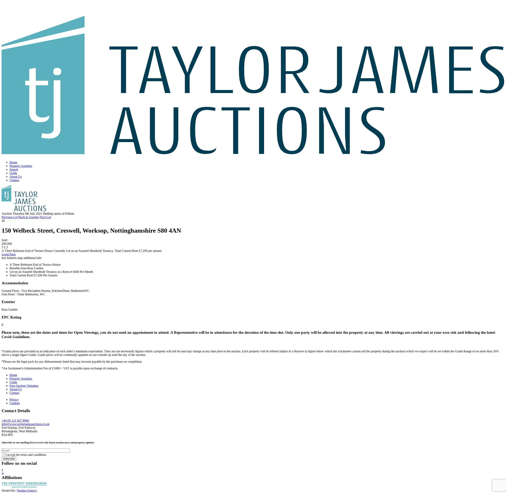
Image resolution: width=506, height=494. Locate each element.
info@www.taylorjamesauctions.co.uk (25, 424)
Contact (14, 180)
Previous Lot (10, 217)
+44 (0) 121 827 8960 (15, 420)
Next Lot (45, 217)
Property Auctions (20, 166)
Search (13, 169)
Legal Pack (9, 254)
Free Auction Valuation (23, 385)
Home (13, 162)
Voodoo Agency (27, 490)
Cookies (14, 403)
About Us (15, 176)
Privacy (14, 399)
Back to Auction (28, 217)
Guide (13, 173)
